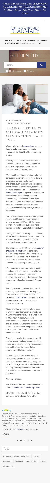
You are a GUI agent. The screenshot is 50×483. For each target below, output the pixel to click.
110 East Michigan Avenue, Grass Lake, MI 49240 (24, 3)
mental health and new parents (27, 387)
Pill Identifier (29, 40)
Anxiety (36, 456)
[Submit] (41, 65)
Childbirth (19, 461)
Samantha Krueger (14, 192)
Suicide (42, 461)
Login (38, 43)
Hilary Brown (21, 297)
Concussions (8, 466)
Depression (7, 461)
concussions (28, 146)
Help (19, 40)
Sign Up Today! (28, 43)
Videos (30, 71)
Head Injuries (31, 461)
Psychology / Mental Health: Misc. (16, 456)
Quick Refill (42, 40)
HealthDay (20, 429)
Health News (15, 71)
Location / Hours (12, 43)
